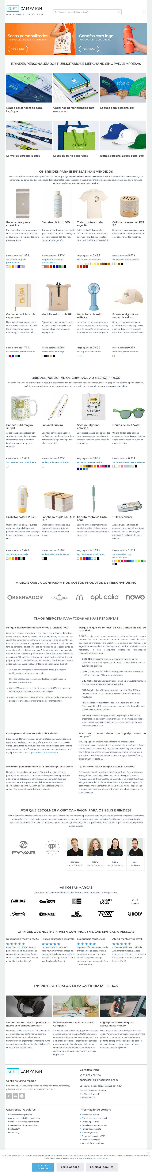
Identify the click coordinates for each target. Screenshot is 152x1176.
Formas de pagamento (91, 1129)
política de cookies (99, 1158)
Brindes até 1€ (14, 1129)
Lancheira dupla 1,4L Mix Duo (58, 519)
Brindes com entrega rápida (20, 1115)
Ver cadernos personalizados (20, 351)
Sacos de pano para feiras (70, 155)
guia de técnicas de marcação (44, 752)
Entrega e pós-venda (90, 1122)
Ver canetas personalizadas (90, 554)
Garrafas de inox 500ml (57, 222)
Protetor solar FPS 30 (20, 517)
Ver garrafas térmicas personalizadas (52, 261)
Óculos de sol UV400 (126, 425)
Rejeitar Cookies (101, 1167)
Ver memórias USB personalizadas (121, 555)
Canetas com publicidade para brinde (24, 1118)
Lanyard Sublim (52, 425)
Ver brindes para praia (17, 554)
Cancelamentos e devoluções (94, 1125)
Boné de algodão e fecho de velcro (125, 316)
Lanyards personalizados (23, 155)
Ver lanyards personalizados (55, 462)
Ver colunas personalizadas (126, 259)
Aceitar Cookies (43, 1167)
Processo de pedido (90, 1115)
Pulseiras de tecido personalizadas (23, 1125)
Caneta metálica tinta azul (92, 519)
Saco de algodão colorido (88, 427)
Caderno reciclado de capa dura (20, 316)
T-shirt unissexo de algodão (90, 224)
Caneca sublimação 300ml (19, 427)
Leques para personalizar (117, 108)
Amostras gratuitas (90, 1132)
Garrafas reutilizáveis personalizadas (23, 1122)
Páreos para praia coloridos (18, 224)
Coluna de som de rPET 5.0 (128, 224)
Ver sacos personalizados (89, 462)
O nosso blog (13, 1132)
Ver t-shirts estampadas (89, 259)
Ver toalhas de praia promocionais (16, 261)
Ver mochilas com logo (53, 351)
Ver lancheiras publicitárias (55, 554)
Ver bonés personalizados (125, 351)
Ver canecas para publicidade (21, 462)
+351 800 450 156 (90, 1075)
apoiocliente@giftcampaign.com (99, 1079)
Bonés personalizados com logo (122, 155)
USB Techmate (122, 517)
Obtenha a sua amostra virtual (94, 1118)
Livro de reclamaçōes (91, 1140)
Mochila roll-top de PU (57, 314)
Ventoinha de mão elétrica (89, 316)
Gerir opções (70, 1167)
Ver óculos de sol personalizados (128, 462)
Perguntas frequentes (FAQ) (93, 1136)
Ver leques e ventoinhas (89, 351)
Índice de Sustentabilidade (93, 1143)
